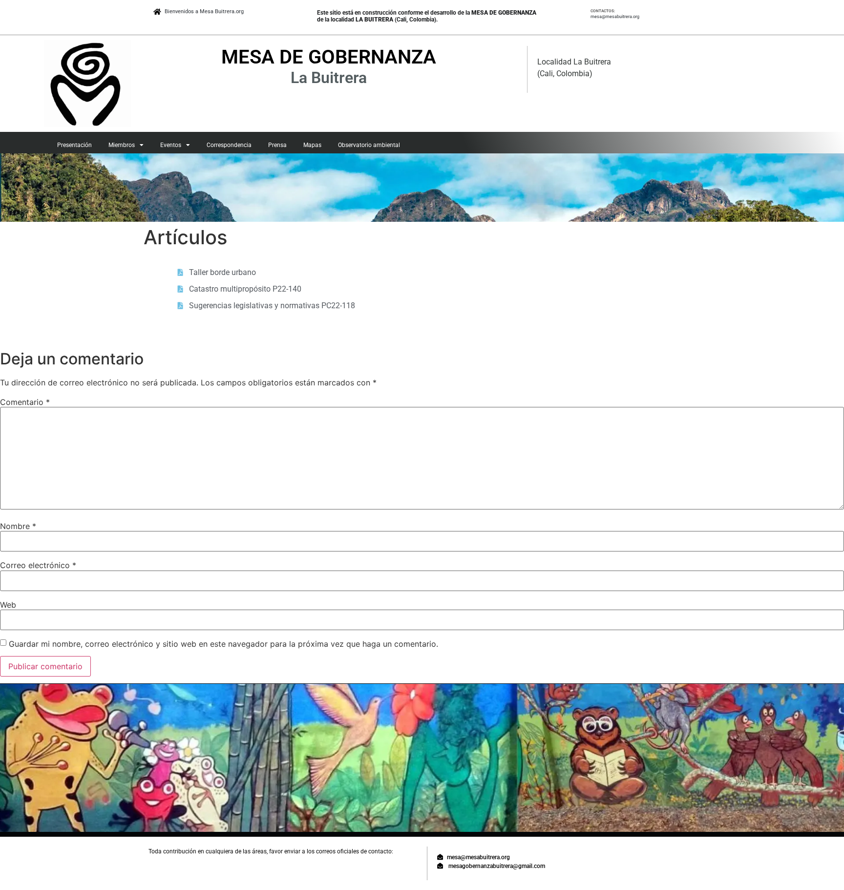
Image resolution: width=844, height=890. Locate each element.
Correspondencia (229, 145)
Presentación (74, 145)
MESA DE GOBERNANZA (328, 56)
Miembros (121, 145)
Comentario (25, 402)
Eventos (170, 145)
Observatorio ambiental (369, 145)
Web (8, 605)
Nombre (18, 526)
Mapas (312, 145)
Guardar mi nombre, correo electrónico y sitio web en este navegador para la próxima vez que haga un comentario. (223, 644)
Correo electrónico (38, 565)
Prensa (277, 145)
